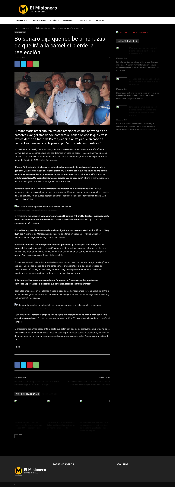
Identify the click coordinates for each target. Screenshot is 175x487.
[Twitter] (23, 64)
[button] (157, 21)
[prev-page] (16, 436)
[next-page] (20, 436)
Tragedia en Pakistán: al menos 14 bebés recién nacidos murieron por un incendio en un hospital (61, 425)
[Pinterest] (30, 64)
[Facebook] (17, 64)
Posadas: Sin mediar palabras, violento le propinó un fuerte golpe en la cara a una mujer (36, 383)
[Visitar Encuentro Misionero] (138, 32)
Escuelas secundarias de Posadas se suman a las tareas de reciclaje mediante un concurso (89, 383)
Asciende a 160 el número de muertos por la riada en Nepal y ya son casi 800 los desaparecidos (28, 425)
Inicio (16, 28)
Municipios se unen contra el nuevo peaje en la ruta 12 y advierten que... (143, 51)
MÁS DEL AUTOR (49, 394)
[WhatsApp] (36, 64)
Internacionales (27, 28)
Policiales (85, 20)
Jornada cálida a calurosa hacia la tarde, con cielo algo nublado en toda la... (145, 82)
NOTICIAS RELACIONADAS (27, 394)
